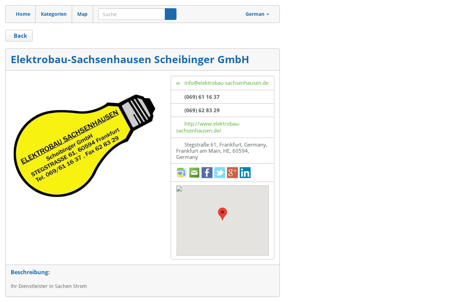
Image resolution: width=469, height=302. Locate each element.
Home (23, 14)
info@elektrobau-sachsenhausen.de (225, 82)
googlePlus (232, 172)
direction (181, 172)
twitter (219, 172)
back (19, 35)
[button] (222, 214)
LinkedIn (245, 172)
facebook (207, 172)
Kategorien (54, 14)
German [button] (255, 14)
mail (194, 172)
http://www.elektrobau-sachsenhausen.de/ (208, 127)
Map (82, 14)
